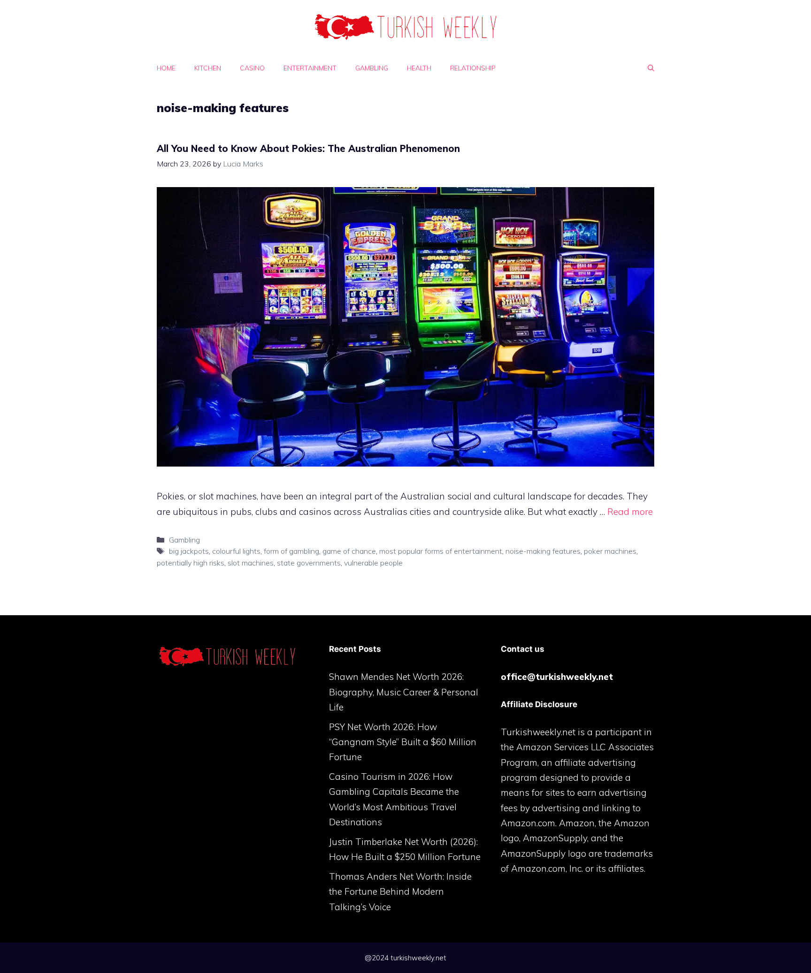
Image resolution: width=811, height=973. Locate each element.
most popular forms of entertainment (440, 551)
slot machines (251, 562)
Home (166, 68)
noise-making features (543, 551)
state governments (309, 562)
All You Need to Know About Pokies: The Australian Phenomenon (308, 148)
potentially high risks (190, 562)
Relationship (473, 68)
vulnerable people (373, 562)
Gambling (371, 68)
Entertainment (310, 68)
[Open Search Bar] (651, 68)
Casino (252, 68)
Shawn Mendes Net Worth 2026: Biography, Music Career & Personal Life (403, 692)
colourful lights (236, 551)
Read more (630, 511)
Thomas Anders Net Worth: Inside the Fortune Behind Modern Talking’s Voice (400, 892)
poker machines (610, 551)
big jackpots (189, 551)
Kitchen (207, 68)
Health (419, 68)
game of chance (349, 551)
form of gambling (291, 551)
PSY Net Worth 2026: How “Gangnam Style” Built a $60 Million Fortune (402, 742)
